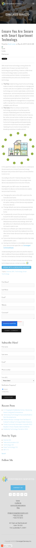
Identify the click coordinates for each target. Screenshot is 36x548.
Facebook (10, 54)
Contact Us (18, 487)
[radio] (18, 389)
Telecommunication (11, 442)
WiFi (13, 271)
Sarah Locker (12, 44)
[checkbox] (18, 390)
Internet (8, 271)
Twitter (15, 54)
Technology (18, 271)
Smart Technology (10, 447)
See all (4, 453)
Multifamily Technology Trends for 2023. (15, 429)
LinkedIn (12, 54)
